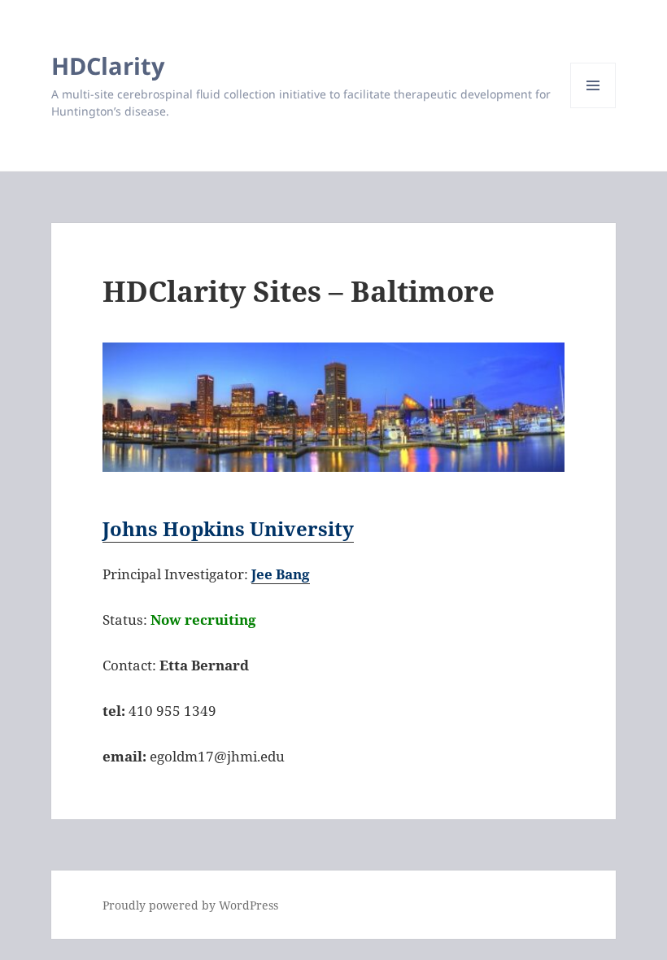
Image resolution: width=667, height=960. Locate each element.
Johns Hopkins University (228, 528)
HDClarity (108, 65)
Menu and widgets (593, 107)
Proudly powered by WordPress (190, 905)
